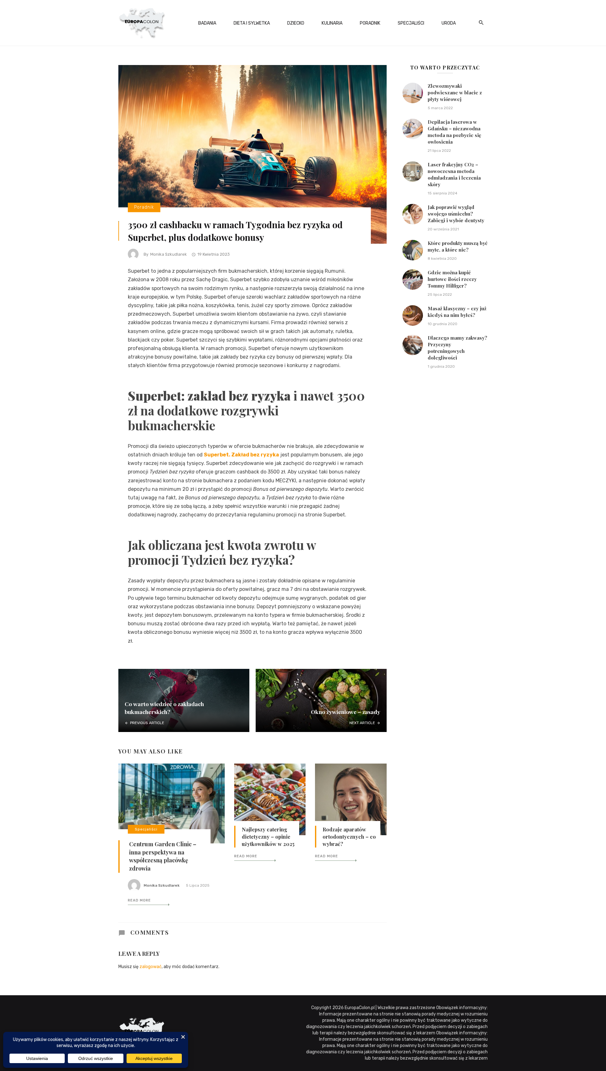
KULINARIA (332, 23)
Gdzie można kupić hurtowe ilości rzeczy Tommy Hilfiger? (452, 279)
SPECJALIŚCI (411, 23)
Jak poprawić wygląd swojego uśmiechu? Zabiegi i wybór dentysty (456, 213)
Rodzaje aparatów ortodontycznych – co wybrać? (349, 836)
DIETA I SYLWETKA (252, 23)
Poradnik (144, 207)
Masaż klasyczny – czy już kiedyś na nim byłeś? (457, 311)
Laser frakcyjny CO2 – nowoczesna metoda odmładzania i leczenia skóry (454, 174)
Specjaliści (146, 829)
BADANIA (207, 23)
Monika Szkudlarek (168, 254)
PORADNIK (370, 23)
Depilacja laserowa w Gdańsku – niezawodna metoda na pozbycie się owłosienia (454, 132)
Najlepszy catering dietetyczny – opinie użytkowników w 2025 (268, 836)
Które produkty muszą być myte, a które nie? (457, 246)
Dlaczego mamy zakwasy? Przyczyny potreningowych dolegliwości (457, 348)
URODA (449, 23)
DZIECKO (295, 23)
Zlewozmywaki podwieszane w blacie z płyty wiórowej (455, 92)
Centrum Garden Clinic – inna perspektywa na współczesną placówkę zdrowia (162, 856)
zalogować (151, 966)
